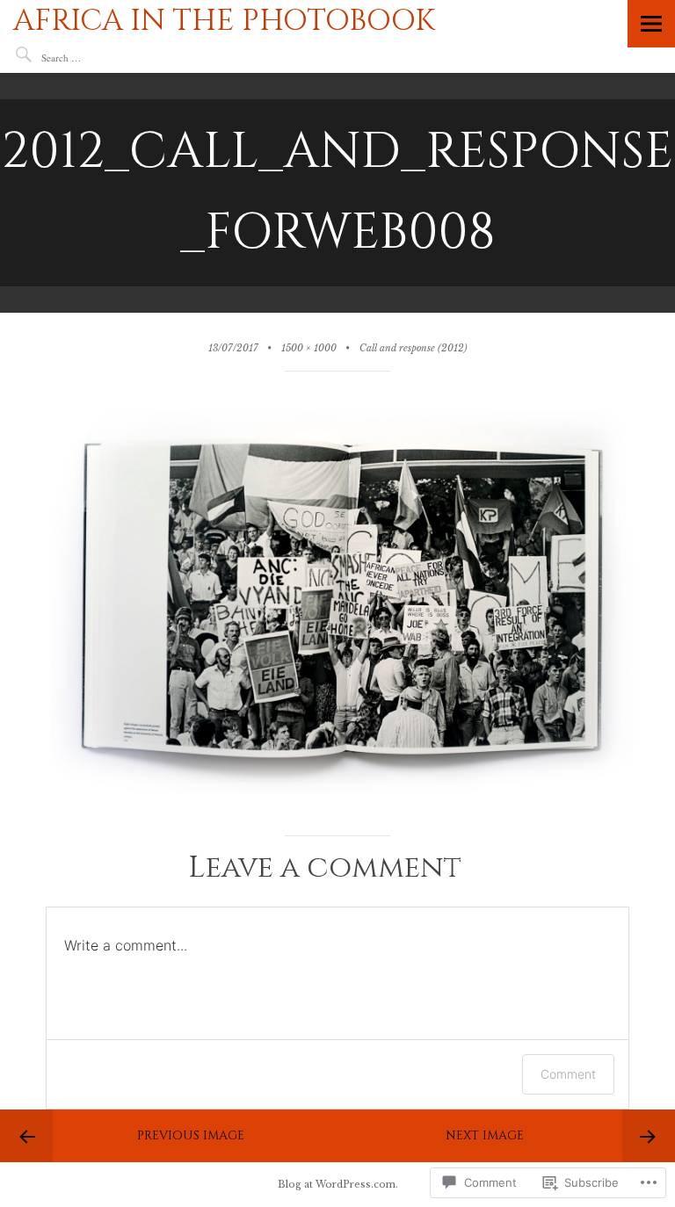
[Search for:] (93, 57)
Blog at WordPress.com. (338, 1184)
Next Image (485, 1135)
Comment (568, 1073)
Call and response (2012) (413, 348)
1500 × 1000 (309, 348)
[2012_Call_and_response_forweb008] (337, 800)
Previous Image (190, 1135)
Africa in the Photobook (224, 21)
